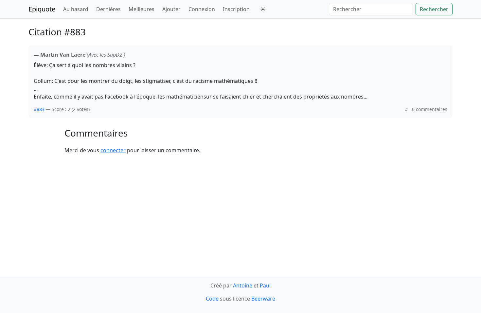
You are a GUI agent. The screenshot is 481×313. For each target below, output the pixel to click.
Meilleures (141, 9)
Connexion (201, 9)
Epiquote (41, 9)
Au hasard (75, 9)
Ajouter (171, 9)
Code (212, 298)
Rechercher (434, 9)
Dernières (108, 9)
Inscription (236, 9)
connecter (113, 150)
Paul (265, 285)
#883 (39, 109)
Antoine (242, 285)
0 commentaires (429, 109)
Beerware (263, 298)
